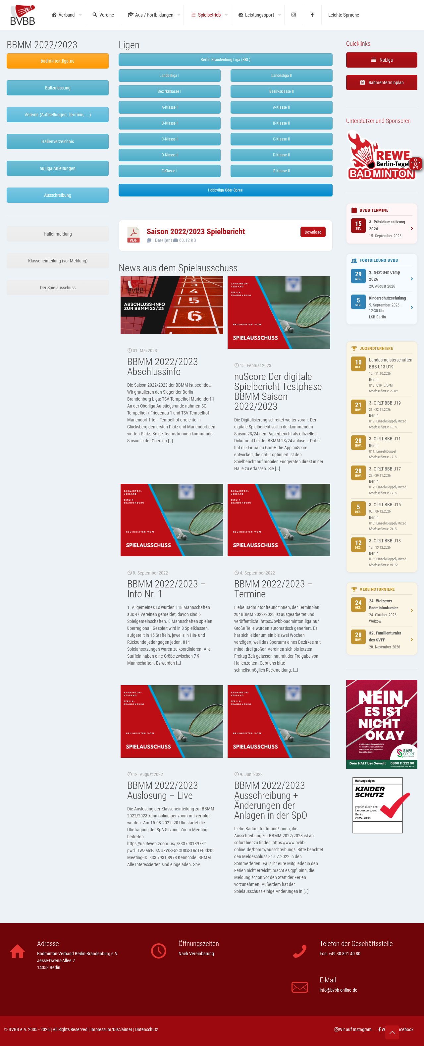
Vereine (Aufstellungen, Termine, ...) (58, 114)
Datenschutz (146, 1029)
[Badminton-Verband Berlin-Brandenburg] (23, 15)
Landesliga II (281, 75)
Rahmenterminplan (386, 82)
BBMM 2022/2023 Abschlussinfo (162, 366)
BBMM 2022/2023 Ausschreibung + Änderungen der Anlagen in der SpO (270, 800)
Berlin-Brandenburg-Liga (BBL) (225, 59)
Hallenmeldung (58, 234)
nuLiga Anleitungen (58, 168)
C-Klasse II (281, 139)
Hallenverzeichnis (57, 141)
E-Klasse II (281, 171)
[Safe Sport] (381, 767)
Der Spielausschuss (58, 287)
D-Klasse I (170, 155)
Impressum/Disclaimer (111, 1029)
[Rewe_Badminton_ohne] (381, 179)
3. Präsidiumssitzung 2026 (387, 225)
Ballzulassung (58, 87)
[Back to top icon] (392, 1032)
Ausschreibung (57, 195)
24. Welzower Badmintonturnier (383, 604)
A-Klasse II (281, 107)
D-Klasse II (281, 155)
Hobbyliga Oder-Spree (225, 190)
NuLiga (386, 60)
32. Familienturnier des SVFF (385, 636)
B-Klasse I (170, 123)
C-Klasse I (170, 139)
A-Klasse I (170, 107)
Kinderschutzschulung (387, 298)
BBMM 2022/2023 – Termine (273, 589)
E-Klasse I (169, 171)
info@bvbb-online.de (338, 990)
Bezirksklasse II (281, 91)
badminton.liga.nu (58, 61)
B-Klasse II (281, 123)
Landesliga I (169, 75)
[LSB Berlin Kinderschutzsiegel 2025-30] (381, 845)
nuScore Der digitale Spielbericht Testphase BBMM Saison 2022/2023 (278, 391)
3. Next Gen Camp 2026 (384, 276)
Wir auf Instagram (355, 1029)
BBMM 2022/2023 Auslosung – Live (162, 790)
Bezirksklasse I (169, 91)
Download (313, 232)
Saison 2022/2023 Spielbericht (196, 231)
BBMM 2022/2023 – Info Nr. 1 (166, 589)
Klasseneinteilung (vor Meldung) (57, 260)
